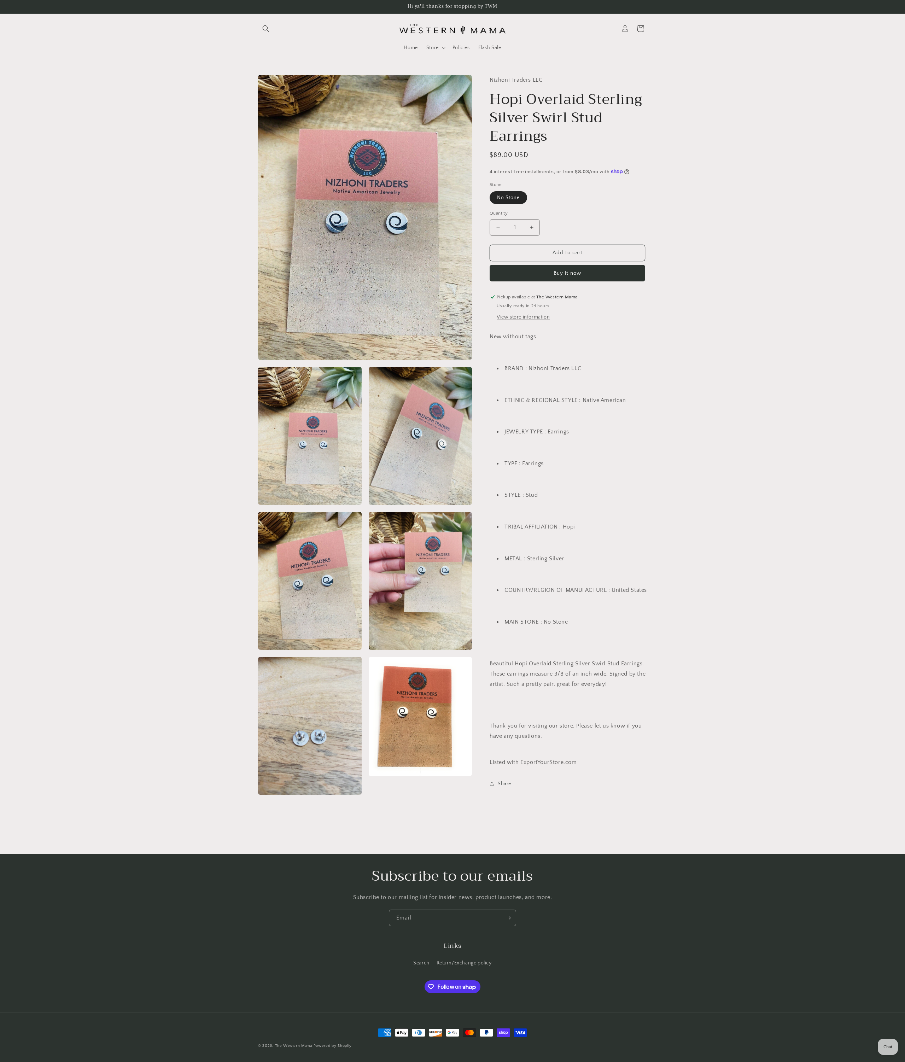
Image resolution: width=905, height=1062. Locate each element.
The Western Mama (293, 1046)
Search (421, 963)
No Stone (508, 197)
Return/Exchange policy (464, 963)
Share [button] (504, 784)
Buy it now (567, 273)
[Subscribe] (508, 918)
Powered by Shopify (333, 1046)
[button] (266, 28)
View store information (523, 317)
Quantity (499, 213)
